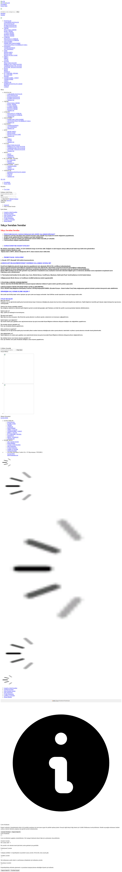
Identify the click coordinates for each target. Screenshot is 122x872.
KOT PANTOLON (9, 24)
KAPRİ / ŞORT (11, 423)
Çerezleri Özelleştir (5, 832)
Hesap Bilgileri (8, 221)
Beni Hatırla (6, 199)
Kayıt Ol (9, 200)
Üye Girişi (6, 189)
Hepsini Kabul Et (16, 832)
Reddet (102, 827)
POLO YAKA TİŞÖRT (10, 30)
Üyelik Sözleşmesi (9, 218)
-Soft (53, 700)
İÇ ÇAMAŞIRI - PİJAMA (11, 73)
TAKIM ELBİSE (8, 79)
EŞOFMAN (7, 46)
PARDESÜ (7, 72)
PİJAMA (6, 76)
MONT (6, 69)
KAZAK (6, 61)
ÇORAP (6, 87)
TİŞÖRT (6, 28)
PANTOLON (7, 21)
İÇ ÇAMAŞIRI (8, 75)
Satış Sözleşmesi (8, 216)
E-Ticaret (57, 700)
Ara (18, 12)
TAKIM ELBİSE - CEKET (11, 78)
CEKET (6, 81)
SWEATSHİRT (8, 42)
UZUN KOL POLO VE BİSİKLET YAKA (15, 45)
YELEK (6, 60)
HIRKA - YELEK (12, 432)
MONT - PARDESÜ (13, 437)
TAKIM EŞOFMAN (9, 48)
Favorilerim (4, 4)
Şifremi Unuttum (13, 199)
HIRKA (6, 57)
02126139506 (4, 418)
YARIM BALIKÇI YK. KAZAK (13, 66)
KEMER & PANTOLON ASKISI (13, 84)
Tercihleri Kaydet (15, 870)
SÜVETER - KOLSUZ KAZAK (13, 67)
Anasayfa (6, 205)
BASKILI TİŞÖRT (9, 34)
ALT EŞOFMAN (8, 49)
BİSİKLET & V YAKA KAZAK (13, 64)
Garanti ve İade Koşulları (10, 212)
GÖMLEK (7, 37)
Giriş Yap (3, 200)
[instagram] (19, 413)
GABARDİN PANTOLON (11, 22)
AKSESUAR (7, 82)
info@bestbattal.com (12, 455)
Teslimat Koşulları (9, 213)
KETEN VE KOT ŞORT (11, 55)
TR (4, 1)
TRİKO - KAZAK (12, 429)
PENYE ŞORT (8, 54)
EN (9, 3)
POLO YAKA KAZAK (10, 63)
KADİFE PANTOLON (10, 27)
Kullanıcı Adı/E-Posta (6, 192)
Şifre (2, 195)
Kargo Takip (4, 6)
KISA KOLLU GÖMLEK (11, 39)
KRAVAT (6, 85)
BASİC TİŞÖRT (8, 31)
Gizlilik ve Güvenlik (9, 219)
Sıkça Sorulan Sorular (9, 215)
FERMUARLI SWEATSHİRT (12, 43)
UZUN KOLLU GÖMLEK (11, 40)
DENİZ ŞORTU (8, 52)
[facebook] (19, 383)
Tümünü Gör (10, 100)
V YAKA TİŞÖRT (9, 33)
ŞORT (5, 51)
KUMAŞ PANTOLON (10, 25)
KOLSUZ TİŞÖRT (9, 36)
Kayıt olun (19, 350)
